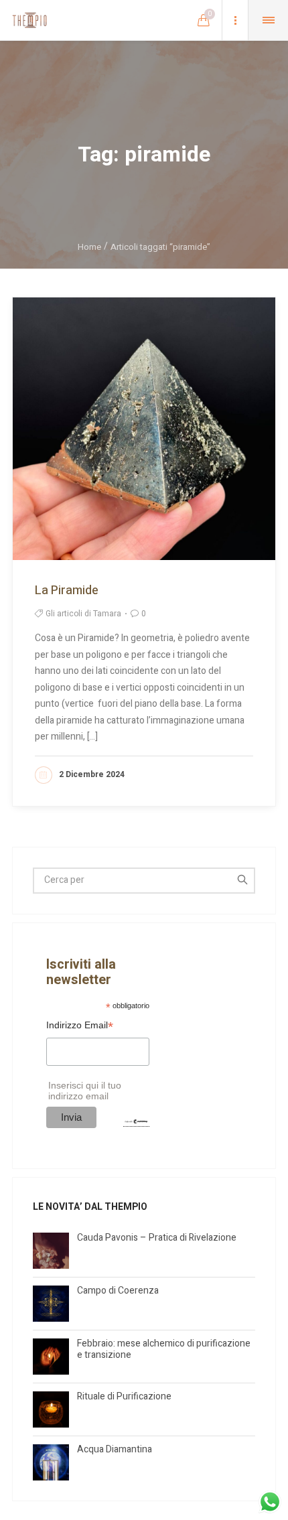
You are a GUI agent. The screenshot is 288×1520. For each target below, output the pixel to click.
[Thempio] (29, 20)
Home (89, 246)
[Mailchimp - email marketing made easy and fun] (136, 1121)
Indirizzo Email (79, 1026)
